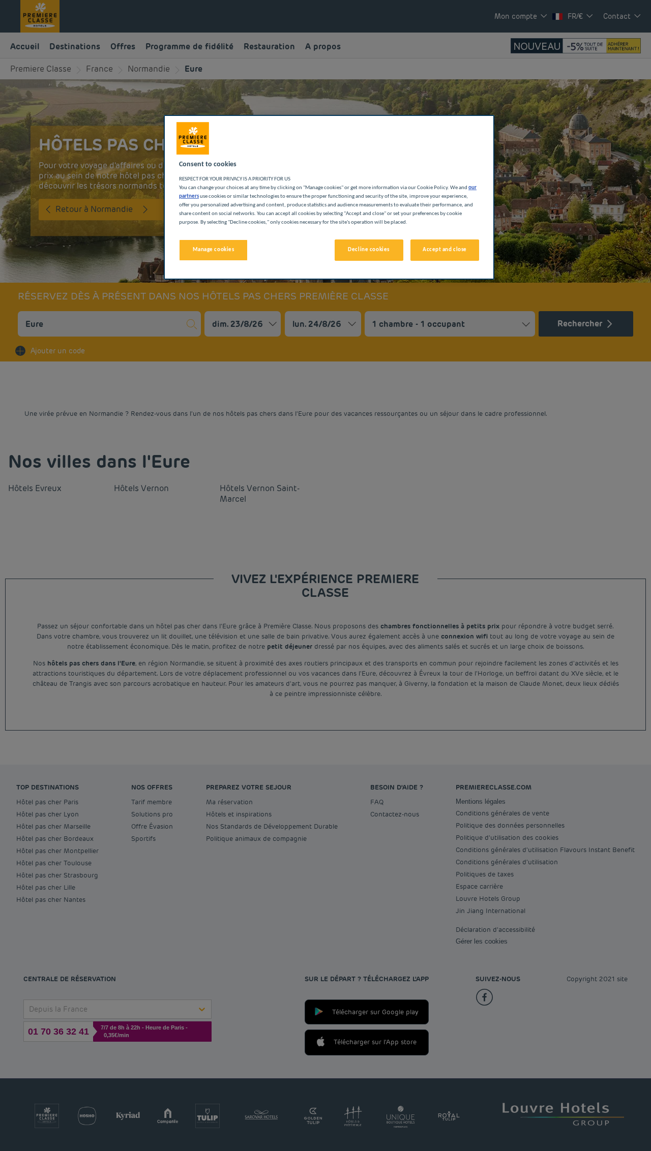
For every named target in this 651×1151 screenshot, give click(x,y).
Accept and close (445, 250)
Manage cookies (213, 250)
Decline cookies (369, 250)
